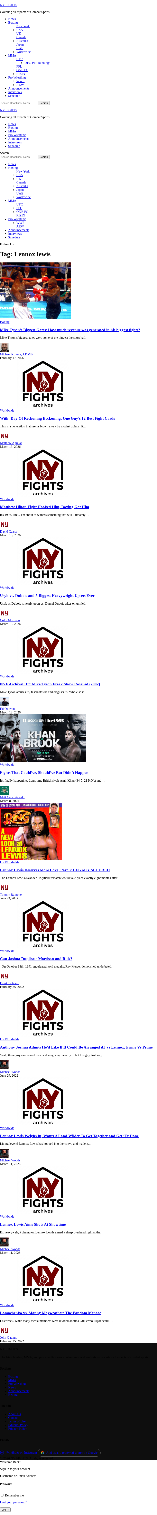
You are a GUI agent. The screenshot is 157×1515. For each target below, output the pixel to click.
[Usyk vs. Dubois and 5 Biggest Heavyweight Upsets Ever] (43, 584)
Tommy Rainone (11, 894)
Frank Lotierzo (9, 983)
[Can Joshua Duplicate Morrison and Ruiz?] (43, 947)
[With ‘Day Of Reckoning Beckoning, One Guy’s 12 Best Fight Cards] (43, 407)
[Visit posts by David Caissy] (4, 528)
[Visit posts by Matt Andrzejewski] (4, 793)
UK (2, 862)
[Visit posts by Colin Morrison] (4, 616)
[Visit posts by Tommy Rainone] (4, 891)
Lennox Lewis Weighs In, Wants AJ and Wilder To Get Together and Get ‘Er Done (69, 1136)
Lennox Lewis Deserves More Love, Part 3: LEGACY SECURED (55, 870)
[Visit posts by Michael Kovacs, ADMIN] (4, 350)
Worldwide (7, 410)
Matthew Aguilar (11, 443)
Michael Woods (10, 1072)
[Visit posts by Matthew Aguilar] (4, 439)
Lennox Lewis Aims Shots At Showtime (33, 1224)
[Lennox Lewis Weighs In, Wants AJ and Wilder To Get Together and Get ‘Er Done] (43, 1124)
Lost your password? (13, 1502)
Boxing (5, 322)
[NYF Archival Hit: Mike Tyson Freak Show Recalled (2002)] (43, 672)
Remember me (14, 1495)
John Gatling (8, 1337)
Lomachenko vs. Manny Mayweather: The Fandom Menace (50, 1313)
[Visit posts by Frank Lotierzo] (4, 979)
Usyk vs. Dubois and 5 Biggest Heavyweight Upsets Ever (47, 595)
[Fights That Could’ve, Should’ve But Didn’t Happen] (43, 761)
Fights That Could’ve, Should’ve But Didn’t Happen (44, 772)
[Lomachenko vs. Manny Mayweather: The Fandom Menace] (43, 1301)
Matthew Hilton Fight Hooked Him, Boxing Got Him (44, 507)
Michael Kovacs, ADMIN (17, 354)
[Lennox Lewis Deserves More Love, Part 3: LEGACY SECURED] (31, 858)
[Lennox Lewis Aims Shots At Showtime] (43, 1213)
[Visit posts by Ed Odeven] (4, 705)
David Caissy (8, 531)
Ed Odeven (7, 708)
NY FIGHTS (8, 5)
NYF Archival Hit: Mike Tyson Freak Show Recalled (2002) (50, 684)
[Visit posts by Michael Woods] (4, 1068)
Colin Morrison (10, 620)
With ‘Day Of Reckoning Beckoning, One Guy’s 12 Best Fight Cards (57, 418)
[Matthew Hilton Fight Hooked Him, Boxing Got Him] (43, 495)
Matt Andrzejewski (12, 797)
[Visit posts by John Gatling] (4, 1334)
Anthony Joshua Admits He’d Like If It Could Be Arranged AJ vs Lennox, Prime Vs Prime (76, 1047)
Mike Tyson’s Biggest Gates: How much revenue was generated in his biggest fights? (70, 330)
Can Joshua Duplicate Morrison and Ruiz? (36, 959)
